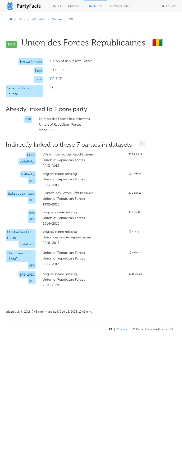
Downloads (120, 6)
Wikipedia (38, 19)
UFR (28, 119)
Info (57, 6)
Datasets (95, 6)
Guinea (57, 19)
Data (22, 19)
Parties (74, 6)
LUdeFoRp (27, 161)
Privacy (122, 329)
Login (170, 6)
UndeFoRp (27, 244)
